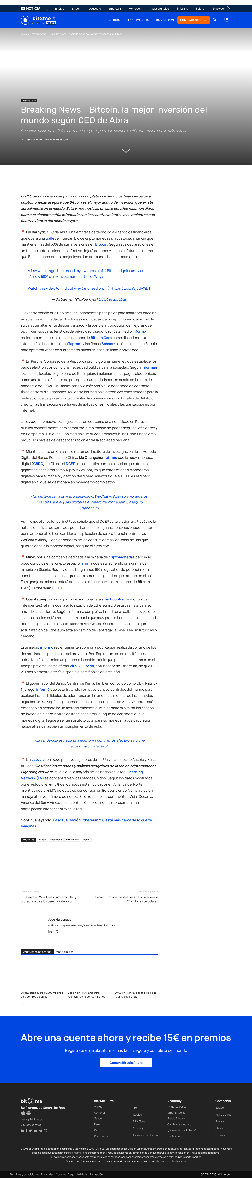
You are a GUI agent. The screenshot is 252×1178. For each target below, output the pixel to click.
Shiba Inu (182, 8)
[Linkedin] (52, 182)
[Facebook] (25, 182)
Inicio (24, 34)
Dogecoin (95, 8)
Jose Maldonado (33, 139)
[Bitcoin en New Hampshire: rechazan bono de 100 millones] (89, 974)
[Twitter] (34, 182)
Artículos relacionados (37, 952)
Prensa (219, 1121)
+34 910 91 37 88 (31, 1125)
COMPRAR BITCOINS (193, 20)
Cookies (61, 1174)
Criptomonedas (138, 20)
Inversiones (72, 839)
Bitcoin (76, 8)
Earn (97, 1124)
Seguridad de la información (85, 1174)
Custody (138, 1128)
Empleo (220, 1135)
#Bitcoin (111, 270)
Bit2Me (59, 8)
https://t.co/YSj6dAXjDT (131, 288)
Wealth (137, 1114)
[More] (88, 182)
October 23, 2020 (113, 299)
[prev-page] (23, 1004)
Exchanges (56, 839)
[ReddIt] (61, 182)
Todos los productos (145, 1135)
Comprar (99, 1112)
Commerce (101, 1136)
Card (97, 1130)
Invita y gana (223, 1114)
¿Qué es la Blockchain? (181, 1130)
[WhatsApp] (43, 182)
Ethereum (114, 8)
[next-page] (29, 1004)
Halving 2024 (165, 20)
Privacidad (47, 1174)
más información (77, 1152)
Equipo (219, 1107)
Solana (200, 8)
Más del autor (64, 952)
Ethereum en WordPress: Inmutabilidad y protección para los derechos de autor (48, 899)
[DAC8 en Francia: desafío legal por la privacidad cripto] (136, 974)
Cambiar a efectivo (179, 1124)
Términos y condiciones (24, 1174)
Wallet (86, 839)
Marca (219, 1128)
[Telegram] (79, 182)
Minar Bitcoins (176, 1112)
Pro (135, 1107)
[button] (214, 20)
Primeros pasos (176, 1106)
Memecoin (135, 8)
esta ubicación (178, 1161)
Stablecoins (219, 8)
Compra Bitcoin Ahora (126, 1062)
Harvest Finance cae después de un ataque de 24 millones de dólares (126, 899)
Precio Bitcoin (176, 1118)
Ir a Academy (175, 1136)
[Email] (70, 182)
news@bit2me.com (33, 1119)
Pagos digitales (159, 8)
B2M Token (139, 1121)
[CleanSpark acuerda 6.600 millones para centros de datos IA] (42, 974)
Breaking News (38, 34)
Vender (98, 1118)
